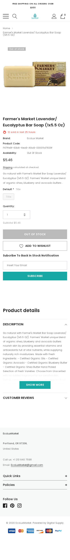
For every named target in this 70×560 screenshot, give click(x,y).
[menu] (6, 16)
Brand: (6, 138)
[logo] (35, 16)
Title (8, 196)
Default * (11, 189)
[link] (6, 505)
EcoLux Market (35, 138)
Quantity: (8, 206)
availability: (10, 153)
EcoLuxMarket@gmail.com (27, 465)
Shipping (7, 167)
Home (6, 28)
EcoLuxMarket (11, 433)
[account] (54, 16)
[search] (14, 16)
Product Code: (11, 143)
